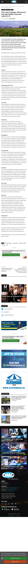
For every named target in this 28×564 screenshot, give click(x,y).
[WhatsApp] (12, 262)
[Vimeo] (15, 503)
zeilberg (3, 245)
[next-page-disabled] (4, 280)
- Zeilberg (6, 6)
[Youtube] (12, 503)
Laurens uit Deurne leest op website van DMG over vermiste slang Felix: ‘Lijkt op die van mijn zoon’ (19, 417)
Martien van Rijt (22, 243)
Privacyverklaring (11, 515)
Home (2, 6)
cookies (12, 553)
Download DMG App (8, 315)
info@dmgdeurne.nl (10, 490)
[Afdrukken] (15, 262)
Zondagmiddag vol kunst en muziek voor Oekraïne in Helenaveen (7, 270)
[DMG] (16, 1)
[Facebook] (6, 262)
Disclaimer (18, 515)
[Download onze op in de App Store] (15, 510)
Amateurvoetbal (8, 243)
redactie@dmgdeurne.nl (13, 487)
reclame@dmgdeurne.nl (12, 489)
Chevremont (15, 243)
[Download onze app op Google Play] (6, 510)
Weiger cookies (15, 561)
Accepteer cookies (15, 558)
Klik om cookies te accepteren (11, 254)
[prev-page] (2, 280)
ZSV (7, 245)
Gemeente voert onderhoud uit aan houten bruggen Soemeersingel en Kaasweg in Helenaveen (18, 398)
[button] (14, 293)
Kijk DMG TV (7, 312)
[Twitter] (5, 503)
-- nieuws (8, 9)
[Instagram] (9, 503)
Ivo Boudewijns (12, 18)
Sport (12, 9)
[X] (9, 262)
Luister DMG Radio (8, 309)
